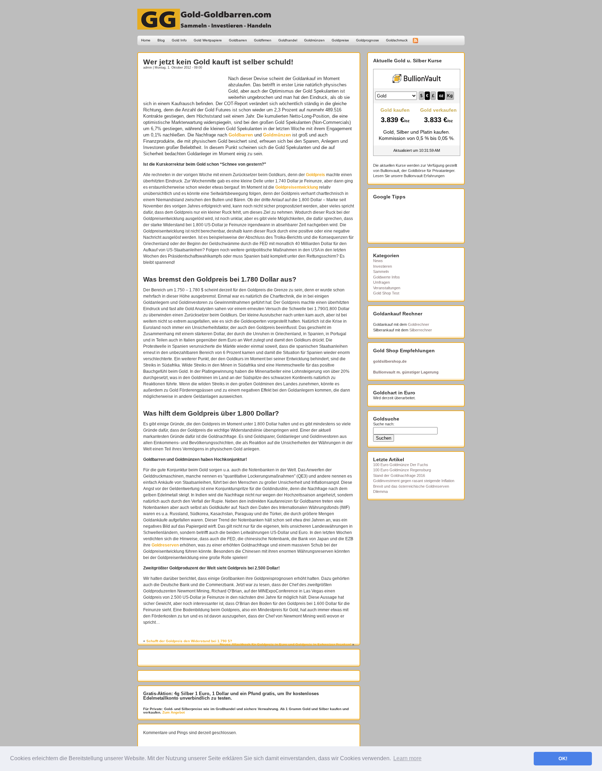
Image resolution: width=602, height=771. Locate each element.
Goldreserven (165, 545)
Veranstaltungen (386, 288)
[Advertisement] (184, 86)
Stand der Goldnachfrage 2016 (399, 475)
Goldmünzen (314, 40)
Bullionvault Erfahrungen (424, 176)
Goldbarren (238, 40)
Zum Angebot (173, 712)
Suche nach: (383, 424)
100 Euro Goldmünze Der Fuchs (400, 465)
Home (145, 40)
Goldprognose (367, 40)
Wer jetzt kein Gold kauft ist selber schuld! (218, 62)
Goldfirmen (262, 40)
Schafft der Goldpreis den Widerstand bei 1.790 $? (189, 641)
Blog (161, 40)
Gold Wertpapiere (208, 40)
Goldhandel (287, 40)
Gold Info (179, 40)
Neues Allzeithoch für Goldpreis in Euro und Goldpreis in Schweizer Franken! (285, 644)
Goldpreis (315, 174)
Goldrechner (418, 324)
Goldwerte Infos (386, 277)
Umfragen (381, 282)
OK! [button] (563, 758)
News (378, 261)
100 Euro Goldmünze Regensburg (402, 470)
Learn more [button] (407, 758)
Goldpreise (340, 40)
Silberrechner (420, 330)
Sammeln (381, 271)
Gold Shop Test (386, 293)
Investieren (382, 266)
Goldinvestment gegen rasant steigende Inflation (413, 481)
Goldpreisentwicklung (296, 187)
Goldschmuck (397, 40)
